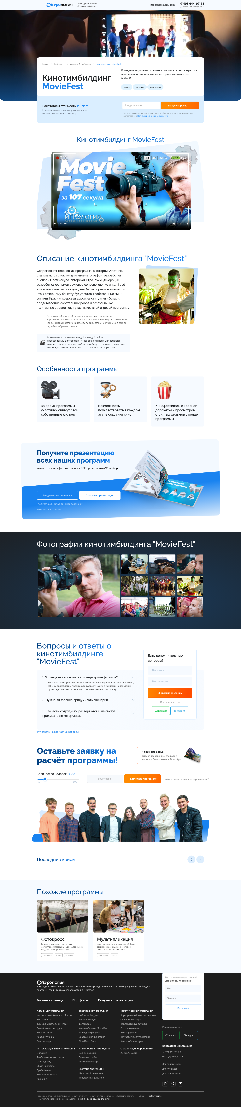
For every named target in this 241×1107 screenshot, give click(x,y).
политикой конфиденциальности (94, 1099)
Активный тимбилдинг (50, 1011)
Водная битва (44, 1020)
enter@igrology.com (173, 1056)
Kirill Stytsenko (155, 1096)
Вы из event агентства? (49, 509)
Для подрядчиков (171, 1064)
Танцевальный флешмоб (91, 1078)
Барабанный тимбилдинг (92, 1037)
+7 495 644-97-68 (192, 3)
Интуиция (42, 1053)
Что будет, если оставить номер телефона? (60, 504)
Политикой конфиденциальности (152, 116)
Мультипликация (87, 1020)
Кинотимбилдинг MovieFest (93, 1028)
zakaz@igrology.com (162, 5)
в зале (127, 87)
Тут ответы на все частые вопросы (58, 731)
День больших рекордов (49, 1028)
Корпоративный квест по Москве (54, 1015)
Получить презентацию (115, 1000)
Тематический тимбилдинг (136, 1011)
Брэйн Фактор (44, 1070)
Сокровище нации (129, 1028)
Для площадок (169, 1068)
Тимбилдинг (59, 64)
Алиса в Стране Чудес (132, 1041)
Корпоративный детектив (133, 1024)
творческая (155, 87)
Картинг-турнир (45, 1037)
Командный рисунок (89, 1033)
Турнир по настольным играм (52, 1024)
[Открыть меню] (38, 4)
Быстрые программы (91, 1069)
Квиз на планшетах (47, 1075)
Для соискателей (171, 1073)
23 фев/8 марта (128, 1053)
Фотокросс (85, 1024)
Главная (46, 64)
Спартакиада (44, 1041)
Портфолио (80, 1000)
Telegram (179, 710)
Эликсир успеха (129, 1033)
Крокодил (42, 1079)
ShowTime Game (46, 1066)
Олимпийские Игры (130, 1020)
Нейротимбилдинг (88, 1015)
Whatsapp (161, 710)
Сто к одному (44, 1062)
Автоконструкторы (89, 1062)
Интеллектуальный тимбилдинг (56, 1048)
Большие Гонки (44, 1033)
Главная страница (50, 1000)
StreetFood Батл (87, 1041)
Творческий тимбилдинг (80, 64)
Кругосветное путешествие (135, 1037)
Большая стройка (88, 1057)
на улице (140, 87)
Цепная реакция (87, 1053)
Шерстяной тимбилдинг (91, 1073)
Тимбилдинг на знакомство (51, 1057)
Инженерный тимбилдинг (94, 1048)
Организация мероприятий (136, 1048)
